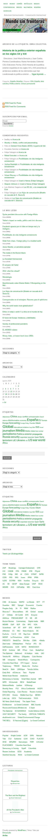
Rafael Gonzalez (10, 156)
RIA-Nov (26, 640)
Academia (28, 752)
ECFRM (12, 581)
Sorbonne (17, 739)
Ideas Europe (24, 584)
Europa (44, 420)
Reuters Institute (36, 692)
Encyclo (35, 581)
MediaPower (31, 682)
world (41, 440)
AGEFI (40, 689)
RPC (29, 625)
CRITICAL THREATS (37, 714)
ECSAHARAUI (20, 711)
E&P (12, 625)
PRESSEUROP (17, 618)
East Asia (36, 587)
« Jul (4, 402)
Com (33, 637)
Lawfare (19, 685)
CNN (4, 602)
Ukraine (20, 440)
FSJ (17, 689)
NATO (24, 647)
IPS (35, 644)
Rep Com (26, 634)
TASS (36, 698)
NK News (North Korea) (11, 701)
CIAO (32, 739)
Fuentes (32, 423)
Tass (25, 672)
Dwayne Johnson (10, 184)
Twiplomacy (7, 666)
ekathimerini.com (9, 717)
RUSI (40, 584)
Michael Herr (16, 783)
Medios (36, 4)
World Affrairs (23, 660)
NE (31, 618)
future (38, 423)
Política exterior (14, 84)
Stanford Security (9, 755)
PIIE (4, 574)
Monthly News (8, 689)
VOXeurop (28, 685)
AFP (24, 628)
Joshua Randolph (10, 164)
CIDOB (10, 571)
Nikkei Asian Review (10, 676)
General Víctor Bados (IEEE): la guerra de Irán (28, 146)
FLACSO (40, 739)
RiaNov (33, 608)
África (5, 443)
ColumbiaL (32, 748)
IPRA (30, 577)
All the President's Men (15, 810)
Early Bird (6, 672)
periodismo (9, 433)
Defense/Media (8, 685)
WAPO (21, 602)
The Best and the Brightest (15, 795)
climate (19, 417)
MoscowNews (18, 612)
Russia (6, 436)
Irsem (23, 577)
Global (8, 426)
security (15, 436)
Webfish (11, 126)
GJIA (26, 739)
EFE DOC (6, 695)
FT (44, 602)
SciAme (12, 650)
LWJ (42, 653)
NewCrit (5, 669)
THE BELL (7, 721)
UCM (25, 736)
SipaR (23, 748)
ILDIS (5, 581)
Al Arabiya (28, 653)
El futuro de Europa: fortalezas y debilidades (19, 318)
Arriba (5, 835)
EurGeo (35, 666)
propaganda (37, 434)
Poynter (32, 672)
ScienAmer (7, 628)
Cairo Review (37, 657)
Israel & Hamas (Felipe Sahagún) (31, 181)
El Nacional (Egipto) (20, 721)
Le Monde (30, 602)
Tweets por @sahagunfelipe (13, 554)
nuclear (41, 431)
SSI (42, 581)
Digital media (33, 621)
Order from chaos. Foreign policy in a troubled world (22, 241)
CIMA (34, 640)
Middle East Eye (26, 695)
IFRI (30, 571)
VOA (35, 625)
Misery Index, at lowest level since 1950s (18, 336)
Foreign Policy (24, 423)
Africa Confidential (28, 689)
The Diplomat (7, 653)
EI (26, 618)
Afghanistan (6, 417)
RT (19, 628)
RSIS (20, 755)
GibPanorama (8, 647)
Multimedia (28, 7)
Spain (37, 437)
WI (8, 584)
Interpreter (11, 660)
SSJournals (13, 682)
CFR (38, 568)
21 (14, 394)
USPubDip (20, 587)
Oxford (33, 612)
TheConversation (25, 698)
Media (20, 430)
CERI (5, 577)
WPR (4, 682)
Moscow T (6, 612)
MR (18, 650)
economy (23, 420)
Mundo (12, 4)
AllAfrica (6, 618)
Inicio (5, 4)
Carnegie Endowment (26, 568)
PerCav (28, 644)
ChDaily (10, 615)
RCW (4, 650)
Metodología (7, 277)
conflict (25, 417)
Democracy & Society (11, 679)
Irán (33, 427)
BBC (13, 605)
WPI (40, 679)
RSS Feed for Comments (15, 106)
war (35, 440)
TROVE (17, 666)
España (19, 4)
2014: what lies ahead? (11, 271)
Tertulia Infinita (32, 669)
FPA (17, 571)
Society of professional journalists (15, 324)
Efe (24, 625)
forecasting (14, 423)
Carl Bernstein (16, 812)
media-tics (24, 676)
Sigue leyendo (39, 74)
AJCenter (39, 742)
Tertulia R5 (7, 657)
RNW (26, 608)
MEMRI (5, 587)
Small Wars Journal (28, 679)
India (36, 653)
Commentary (21, 621)
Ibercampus (23, 742)
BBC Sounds (36, 705)
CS (13, 631)
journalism (9, 430)
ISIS (37, 427)
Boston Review (8, 621)
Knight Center (16, 736)
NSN (19, 581)
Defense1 (18, 653)
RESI (22, 682)
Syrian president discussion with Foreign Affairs (20, 214)
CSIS (27, 574)
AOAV (26, 637)
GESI (14, 698)
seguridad (23, 437)
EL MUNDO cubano (10, 330)
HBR (42, 621)
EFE (27, 615)
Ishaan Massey (10, 175)
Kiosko (15, 695)
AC (4, 584)
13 (11, 391)
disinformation (13, 420)
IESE (5, 742)
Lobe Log (6, 698)
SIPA (32, 736)
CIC (4, 571)
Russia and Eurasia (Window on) (15, 708)
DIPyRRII (12, 742)
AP (14, 628)
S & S (14, 634)
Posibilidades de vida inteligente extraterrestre (20, 235)
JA (16, 608)
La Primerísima (16, 637)
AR (27, 612)
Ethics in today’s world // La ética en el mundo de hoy (22, 312)
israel (41, 427)
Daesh (42, 417)
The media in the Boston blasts (14, 253)
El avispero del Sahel (10, 265)
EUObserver (7, 705)
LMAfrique (21, 669)
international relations (21, 427)
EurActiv (6, 634)
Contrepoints (35, 660)
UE (14, 440)
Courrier (39, 605)
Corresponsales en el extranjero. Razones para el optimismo (25, 300)
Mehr (13, 669)
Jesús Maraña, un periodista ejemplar (16, 247)
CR (20, 634)
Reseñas (37, 7)
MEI (28, 587)
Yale (4, 739)
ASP (4, 568)
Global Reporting (9, 692)
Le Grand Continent (21, 705)
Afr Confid (19, 615)
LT (3, 615)
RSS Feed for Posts (13, 103)
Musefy (7, 143)
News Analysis (28, 631)
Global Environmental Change (29, 717)
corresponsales (33, 417)
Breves (19, 7)
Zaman (34, 663)
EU (39, 420)
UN (27, 440)
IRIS (16, 577)
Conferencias (9, 7)
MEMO (37, 695)
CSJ (10, 739)
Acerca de (7, 11)
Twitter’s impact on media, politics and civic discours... (23, 220)
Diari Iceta (6, 644)
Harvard (39, 736)
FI (21, 608)
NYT (38, 602)
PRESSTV (7, 640)
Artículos (28, 4)
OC (40, 644)
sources (31, 437)
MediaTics (17, 640)
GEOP (14, 584)
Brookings (12, 568)
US (30, 440)
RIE (16, 574)
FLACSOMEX (8, 745)
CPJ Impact (25, 663)
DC (37, 631)
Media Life (26, 666)
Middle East (34, 431)
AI (21, 574)
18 (6, 394)
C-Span (32, 708)
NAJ (18, 631)
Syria (41, 437)
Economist (30, 605)
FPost (25, 650)
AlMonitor (6, 631)
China (13, 416)
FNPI (32, 742)
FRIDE (24, 571)
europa (40, 612)
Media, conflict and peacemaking (25, 143)
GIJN (17, 647)
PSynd (37, 571)
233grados (26, 657)
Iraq (30, 427)
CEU (32, 81)
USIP (34, 584)
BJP (18, 625)
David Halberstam (16, 798)
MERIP (5, 637)
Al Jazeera (13, 602)
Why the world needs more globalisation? (18, 306)
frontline (27, 581)
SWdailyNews (18, 644)
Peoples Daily (8, 608)
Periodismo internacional (15, 770)
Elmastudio (7, 833)
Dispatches (15, 781)
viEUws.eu (16, 672)
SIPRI (41, 574)
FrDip (10, 574)
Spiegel (20, 605)
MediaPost (40, 650)
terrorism (7, 440)
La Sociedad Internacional (12, 259)
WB (4, 660)
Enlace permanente (28, 84)
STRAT (34, 574)
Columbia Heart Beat (10, 663)
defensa (5, 420)
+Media (41, 640)
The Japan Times (28, 701)
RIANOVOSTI (34, 647)
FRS (10, 577)
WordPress (22, 830)
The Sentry (22, 714)
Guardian (6, 605)
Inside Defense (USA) (36, 711)
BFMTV (38, 628)
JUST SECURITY (9, 714)
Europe (6, 423)
